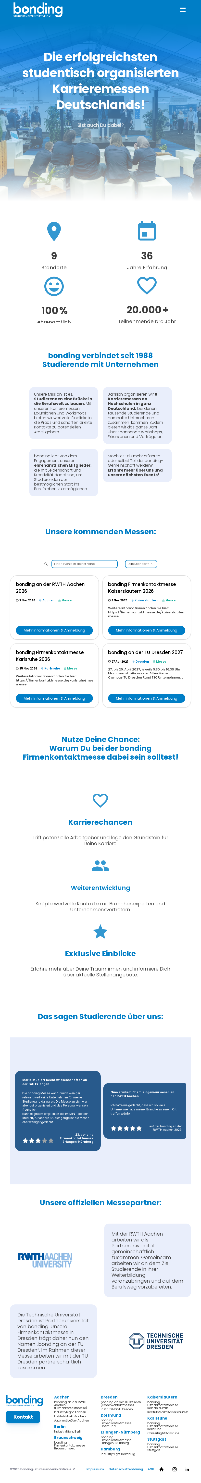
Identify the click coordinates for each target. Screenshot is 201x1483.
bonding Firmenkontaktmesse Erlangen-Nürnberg (116, 1440)
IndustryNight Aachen (70, 1412)
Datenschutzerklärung (126, 1469)
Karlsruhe (157, 1418)
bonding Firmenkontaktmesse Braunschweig (70, 1445)
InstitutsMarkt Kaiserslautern (167, 1412)
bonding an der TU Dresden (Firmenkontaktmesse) (121, 1403)
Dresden (109, 1397)
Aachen (61, 1397)
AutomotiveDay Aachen (71, 1420)
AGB (151, 1469)
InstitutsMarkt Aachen (70, 1416)
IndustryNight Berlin (68, 1432)
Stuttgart (156, 1439)
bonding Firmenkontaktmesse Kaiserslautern (163, 1405)
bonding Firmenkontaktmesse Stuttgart (163, 1447)
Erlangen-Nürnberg (120, 1432)
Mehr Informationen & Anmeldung (54, 630)
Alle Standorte (138, 564)
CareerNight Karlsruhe (163, 1433)
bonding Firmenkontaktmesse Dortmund (116, 1423)
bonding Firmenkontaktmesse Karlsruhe (163, 1426)
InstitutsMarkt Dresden (117, 1409)
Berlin (59, 1426)
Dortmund (111, 1415)
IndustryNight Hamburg (118, 1454)
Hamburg (110, 1449)
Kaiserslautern (162, 1397)
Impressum (95, 1469)
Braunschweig (68, 1437)
